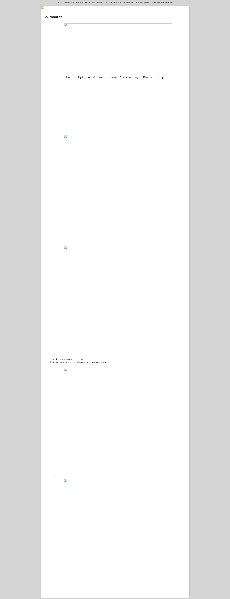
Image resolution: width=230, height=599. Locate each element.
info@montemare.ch (162, 2)
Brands (148, 77)
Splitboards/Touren (91, 77)
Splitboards (53, 17)
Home (70, 77)
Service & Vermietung (124, 77)
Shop (160, 77)
